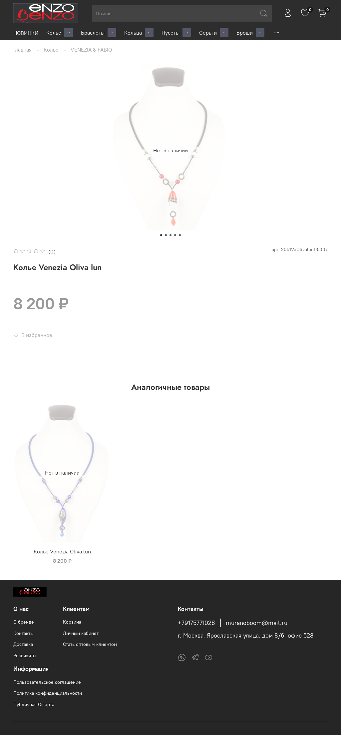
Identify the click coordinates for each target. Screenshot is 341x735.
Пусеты (170, 32)
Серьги (208, 32)
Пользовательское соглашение (47, 682)
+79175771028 (196, 623)
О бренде (23, 622)
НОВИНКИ (25, 33)
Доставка (23, 644)
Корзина (72, 622)
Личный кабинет (81, 633)
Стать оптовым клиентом (90, 644)
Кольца (133, 32)
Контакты (23, 633)
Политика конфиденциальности (47, 693)
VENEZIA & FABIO (91, 49)
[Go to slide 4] (175, 235)
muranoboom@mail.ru (256, 623)
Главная (22, 49)
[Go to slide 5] (180, 235)
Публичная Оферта (33, 704)
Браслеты (93, 32)
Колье (53, 32)
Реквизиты (24, 656)
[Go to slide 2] (166, 235)
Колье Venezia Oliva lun (62, 551)
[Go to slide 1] (161, 235)
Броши (244, 32)
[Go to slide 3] (170, 235)
